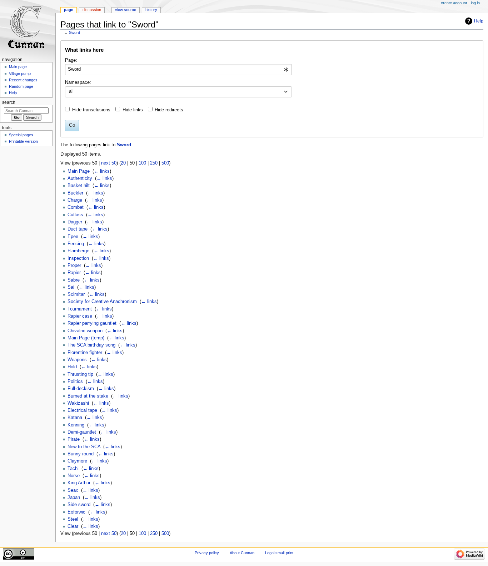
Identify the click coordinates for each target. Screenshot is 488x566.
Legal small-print (279, 553)
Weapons (77, 359)
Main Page (79, 171)
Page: (71, 60)
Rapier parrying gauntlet (92, 323)
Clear (73, 526)
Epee (73, 236)
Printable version (23, 141)
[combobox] (178, 69)
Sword (74, 32)
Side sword (79, 504)
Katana (75, 417)
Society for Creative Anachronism (102, 301)
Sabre (74, 280)
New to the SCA (84, 446)
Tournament (80, 309)
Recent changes (23, 80)
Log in (475, 3)
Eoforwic (76, 512)
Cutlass (75, 214)
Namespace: (78, 82)
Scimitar (76, 294)
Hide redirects (169, 109)
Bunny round (81, 453)
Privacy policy (207, 553)
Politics (75, 381)
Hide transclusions (91, 109)
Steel (73, 519)
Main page (18, 67)
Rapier (74, 272)
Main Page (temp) (86, 337)
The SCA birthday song (91, 345)
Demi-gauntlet (82, 432)
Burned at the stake (88, 396)
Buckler (75, 193)
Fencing (76, 243)
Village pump (20, 73)
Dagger (75, 221)
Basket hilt (79, 185)
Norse (74, 475)
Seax (73, 490)
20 (123, 163)
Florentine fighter (85, 352)
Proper (74, 265)
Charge (75, 200)
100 (142, 163)
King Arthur (79, 482)
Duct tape (78, 229)
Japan (74, 497)
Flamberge (78, 250)
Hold (72, 366)
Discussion (92, 9)
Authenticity (80, 178)
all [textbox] (71, 91)
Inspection (78, 258)
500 (165, 163)
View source (125, 9)
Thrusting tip (80, 374)
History (151, 9)
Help (478, 21)
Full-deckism (81, 388)
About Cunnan (242, 553)
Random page (21, 86)
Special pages (21, 135)
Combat (76, 207)
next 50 (108, 163)
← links (102, 171)
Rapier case (80, 316)
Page (68, 9)
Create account (454, 3)
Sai (71, 287)
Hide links (133, 109)
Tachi (73, 468)
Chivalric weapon (85, 330)
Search (8, 102)
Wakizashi (78, 403)
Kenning (76, 425)
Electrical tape (82, 410)
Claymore (77, 461)
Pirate (74, 439)
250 (154, 163)
